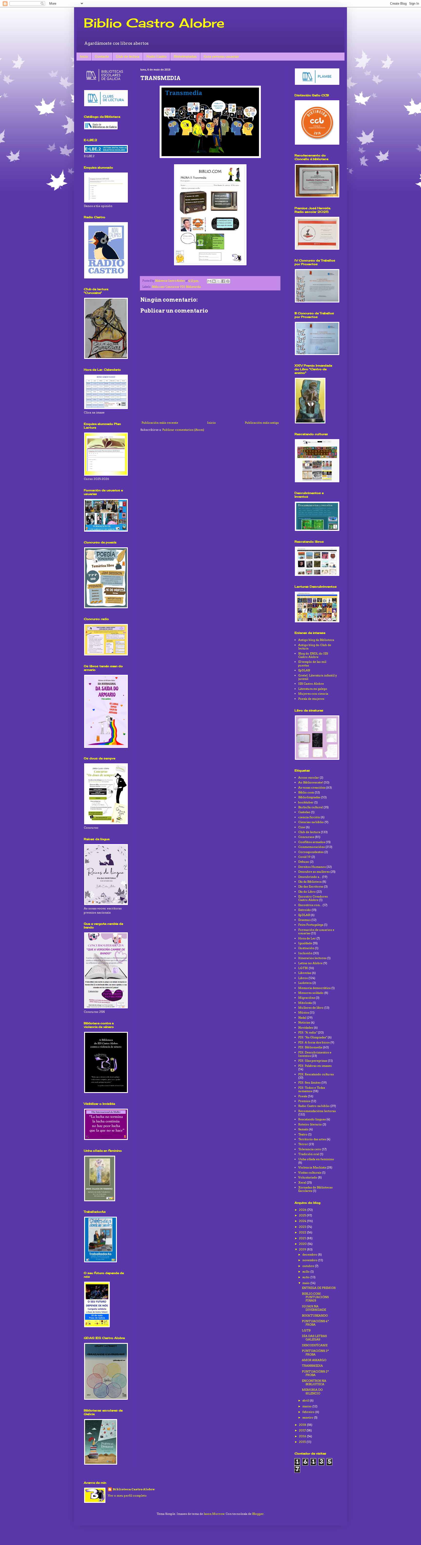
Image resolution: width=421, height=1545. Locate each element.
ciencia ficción (309, 817)
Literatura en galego (312, 689)
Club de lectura (127, 56)
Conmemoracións (311, 847)
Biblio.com (158, 286)
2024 (303, 1221)
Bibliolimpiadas (185, 56)
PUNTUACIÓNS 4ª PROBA (315, 1322)
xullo (306, 1271)
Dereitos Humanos (312, 867)
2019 (303, 1249)
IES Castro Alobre (311, 683)
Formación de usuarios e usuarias (316, 931)
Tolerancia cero (309, 1149)
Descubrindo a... (309, 877)
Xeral (302, 1182)
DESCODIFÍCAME (314, 1345)
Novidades (305, 1027)
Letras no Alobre (310, 963)
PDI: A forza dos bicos (314, 1042)
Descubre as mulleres (314, 871)
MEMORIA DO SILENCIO (312, 1391)
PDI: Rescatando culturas (316, 1074)
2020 (303, 1244)
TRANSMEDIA (312, 1365)
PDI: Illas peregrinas (312, 1060)
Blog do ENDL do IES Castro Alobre (313, 655)
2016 (303, 1436)
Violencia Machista (312, 1167)
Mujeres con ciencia (313, 693)
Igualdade (305, 943)
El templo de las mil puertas (312, 663)
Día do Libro (307, 891)
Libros (303, 978)
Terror (303, 1144)
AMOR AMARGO (314, 1360)
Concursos (172, 286)
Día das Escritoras (310, 886)
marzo (307, 1406)
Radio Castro (156, 56)
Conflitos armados (311, 842)
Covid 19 (304, 857)
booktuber (306, 802)
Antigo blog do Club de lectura (314, 646)
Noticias (304, 1022)
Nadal (302, 1017)
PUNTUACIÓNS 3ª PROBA (315, 1352)
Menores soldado (311, 993)
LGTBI (303, 968)
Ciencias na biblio (311, 822)
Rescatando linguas (312, 1119)
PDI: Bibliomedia (190, 286)
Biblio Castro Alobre (154, 23)
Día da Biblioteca (310, 881)
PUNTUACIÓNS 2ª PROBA (315, 1373)
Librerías (304, 973)
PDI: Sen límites (309, 1082)
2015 (302, 1442)
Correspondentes (311, 852)
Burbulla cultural (310, 807)
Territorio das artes (312, 1139)
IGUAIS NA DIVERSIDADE (314, 1307)
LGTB (306, 1330)
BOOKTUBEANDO (315, 1315)
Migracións (306, 997)
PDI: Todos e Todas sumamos (311, 1089)
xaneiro (308, 1417)
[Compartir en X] (218, 281)
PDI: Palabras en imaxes (315, 1066)
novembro (310, 1260)
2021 (303, 1238)
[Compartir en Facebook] (223, 281)
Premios (304, 1101)
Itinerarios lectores (312, 958)
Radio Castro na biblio (314, 1106)
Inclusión (305, 953)
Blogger (258, 1514)
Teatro (302, 1134)
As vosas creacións (311, 787)
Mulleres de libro (311, 1007)
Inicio (84, 56)
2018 (303, 1425)
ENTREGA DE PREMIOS (318, 1288)
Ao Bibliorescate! (310, 782)
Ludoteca (305, 983)
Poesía (302, 1096)
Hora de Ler (307, 938)
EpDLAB (304, 670)
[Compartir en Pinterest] (227, 281)
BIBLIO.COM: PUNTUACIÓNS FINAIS (315, 1297)
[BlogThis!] (213, 281)
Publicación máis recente (160, 422)
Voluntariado (307, 1177)
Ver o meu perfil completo (127, 1495)
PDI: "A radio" (307, 1032)
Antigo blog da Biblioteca (316, 640)
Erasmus (304, 920)
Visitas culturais (309, 1172)
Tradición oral (308, 1154)
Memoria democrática (314, 988)
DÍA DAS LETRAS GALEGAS (314, 1337)
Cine (301, 827)
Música (303, 1012)
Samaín (303, 1129)
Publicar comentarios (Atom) (183, 429)
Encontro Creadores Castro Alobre (313, 898)
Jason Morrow (214, 1514)
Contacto (102, 56)
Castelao (304, 812)
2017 (302, 1430)
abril (306, 1400)
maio (306, 1283)
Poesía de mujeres (311, 699)
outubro (308, 1266)
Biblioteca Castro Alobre (134, 1489)
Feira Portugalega (310, 924)
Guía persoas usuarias (221, 56)
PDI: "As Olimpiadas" (312, 1037)
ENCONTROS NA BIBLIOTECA (314, 1382)
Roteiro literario (310, 1124)
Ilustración (306, 948)
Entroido (304, 910)
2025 (303, 1215)
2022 (303, 1232)
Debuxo (303, 861)
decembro (310, 1254)
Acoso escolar (308, 777)
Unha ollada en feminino (316, 1159)
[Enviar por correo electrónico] (209, 281)
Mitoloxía (305, 1003)
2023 (303, 1227)
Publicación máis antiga (262, 422)
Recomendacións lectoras (317, 1111)
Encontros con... (310, 905)
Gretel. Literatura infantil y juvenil (317, 677)
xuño (306, 1277)
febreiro (308, 1412)
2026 (303, 1210)
